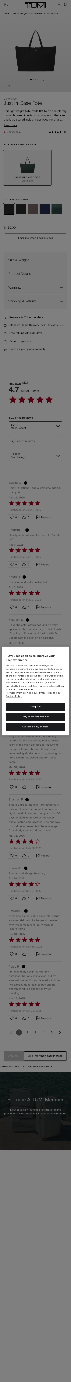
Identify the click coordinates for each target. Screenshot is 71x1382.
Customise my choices (35, 727)
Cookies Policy (14, 696)
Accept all (35, 707)
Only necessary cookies (35, 717)
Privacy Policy (45, 693)
